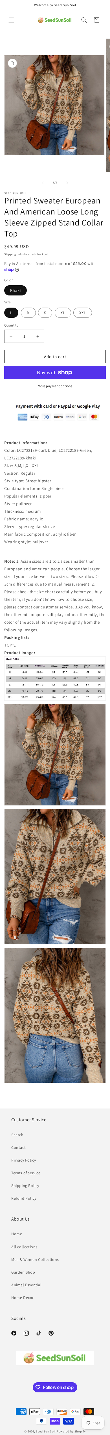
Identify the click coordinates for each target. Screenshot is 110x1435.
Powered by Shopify (71, 1431)
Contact (18, 1147)
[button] (11, 20)
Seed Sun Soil (46, 1431)
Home (16, 1233)
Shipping (10, 254)
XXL (82, 312)
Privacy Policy (23, 1160)
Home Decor (22, 1297)
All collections (24, 1246)
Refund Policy (23, 1198)
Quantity (11, 325)
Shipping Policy (25, 1185)
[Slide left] (42, 182)
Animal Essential (26, 1284)
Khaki (15, 290)
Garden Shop (23, 1272)
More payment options (55, 386)
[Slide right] (67, 182)
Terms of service (26, 1172)
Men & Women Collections (35, 1259)
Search (17, 1134)
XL (63, 312)
